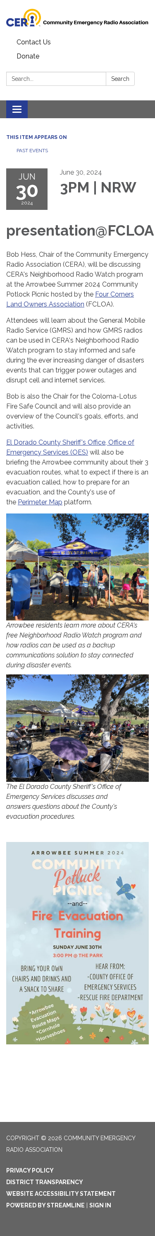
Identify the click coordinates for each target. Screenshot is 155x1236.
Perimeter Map (40, 502)
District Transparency (44, 1182)
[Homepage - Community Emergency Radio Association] (77, 17)
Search (120, 78)
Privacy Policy (30, 1170)
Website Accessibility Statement (61, 1193)
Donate (28, 56)
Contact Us (34, 42)
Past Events (32, 150)
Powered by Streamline (45, 1205)
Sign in (100, 1205)
